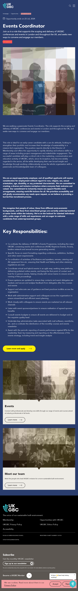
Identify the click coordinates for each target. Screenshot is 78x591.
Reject (70, 584)
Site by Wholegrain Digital (11, 539)
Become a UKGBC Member (14, 575)
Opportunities (14, 13)
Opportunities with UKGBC (51, 520)
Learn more (12, 420)
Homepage (6, 13)
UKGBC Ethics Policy (49, 524)
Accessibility (8, 529)
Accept (57, 584)
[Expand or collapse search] (70, 6)
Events (9, 406)
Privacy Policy (10, 585)
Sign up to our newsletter (16, 563)
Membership (8, 520)
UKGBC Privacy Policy (12, 524)
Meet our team (15, 474)
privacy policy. (51, 568)
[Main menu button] (74, 6)
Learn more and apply (16, 348)
